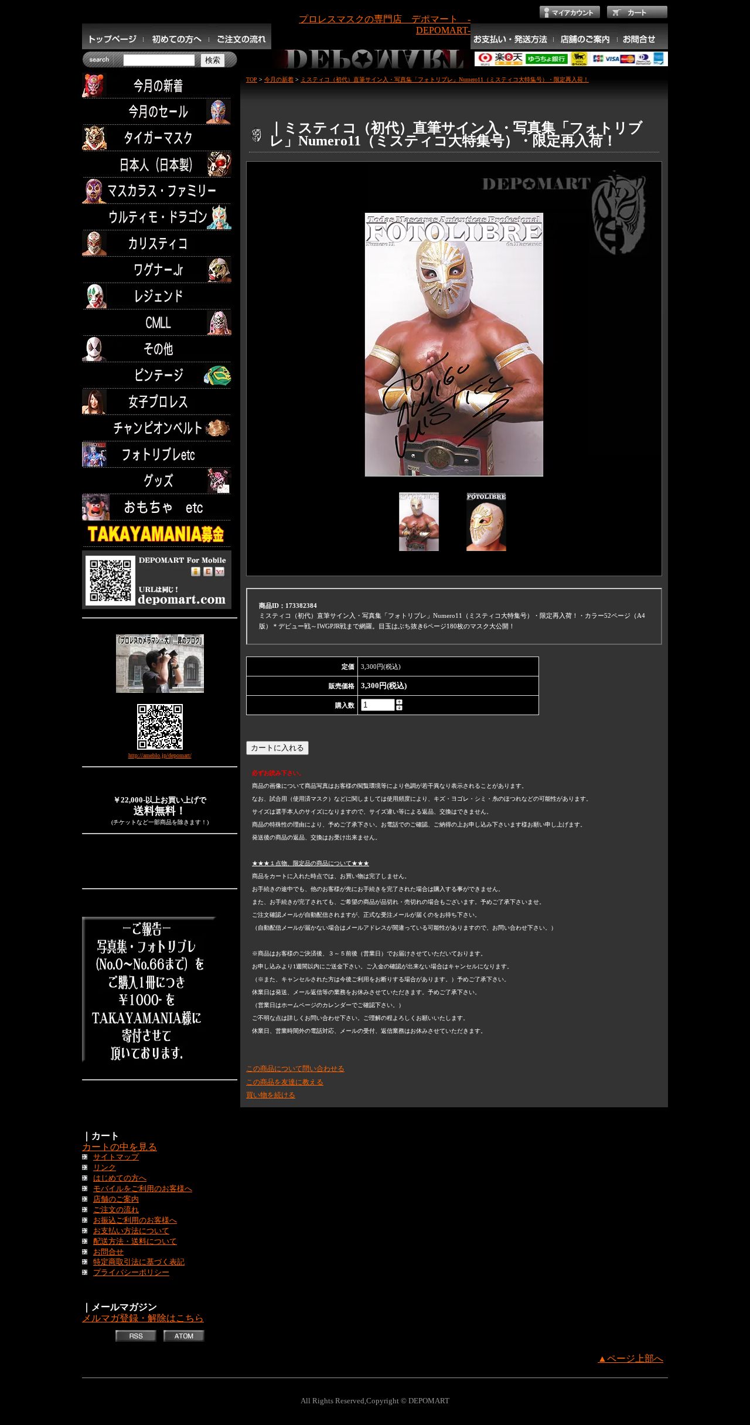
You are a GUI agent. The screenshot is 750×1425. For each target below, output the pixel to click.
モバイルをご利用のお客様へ (142, 1189)
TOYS (159, 507)
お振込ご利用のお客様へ (135, 1220)
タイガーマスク (159, 138)
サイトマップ (116, 1157)
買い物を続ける (270, 1095)
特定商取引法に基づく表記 (139, 1262)
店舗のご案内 (116, 1199)
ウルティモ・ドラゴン (159, 217)
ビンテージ (159, 375)
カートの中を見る (119, 1147)
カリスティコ (159, 243)
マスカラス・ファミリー (159, 191)
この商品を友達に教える (284, 1082)
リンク (104, 1168)
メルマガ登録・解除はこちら (143, 1318)
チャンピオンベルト (159, 428)
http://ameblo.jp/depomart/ (160, 755)
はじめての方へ (119, 1178)
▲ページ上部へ (630, 1358)
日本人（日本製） (159, 164)
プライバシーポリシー (131, 1272)
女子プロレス (159, 402)
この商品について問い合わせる (295, 1069)
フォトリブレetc (159, 454)
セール (159, 111)
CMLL (159, 323)
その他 (159, 349)
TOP (251, 79)
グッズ (159, 481)
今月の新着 (159, 85)
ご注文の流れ (116, 1210)
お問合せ (108, 1252)
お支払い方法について (131, 1231)
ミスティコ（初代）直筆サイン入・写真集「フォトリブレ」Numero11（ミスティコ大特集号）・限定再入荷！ (445, 79)
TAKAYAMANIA (159, 534)
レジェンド (159, 296)
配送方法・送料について (135, 1241)
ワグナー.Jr (159, 270)
